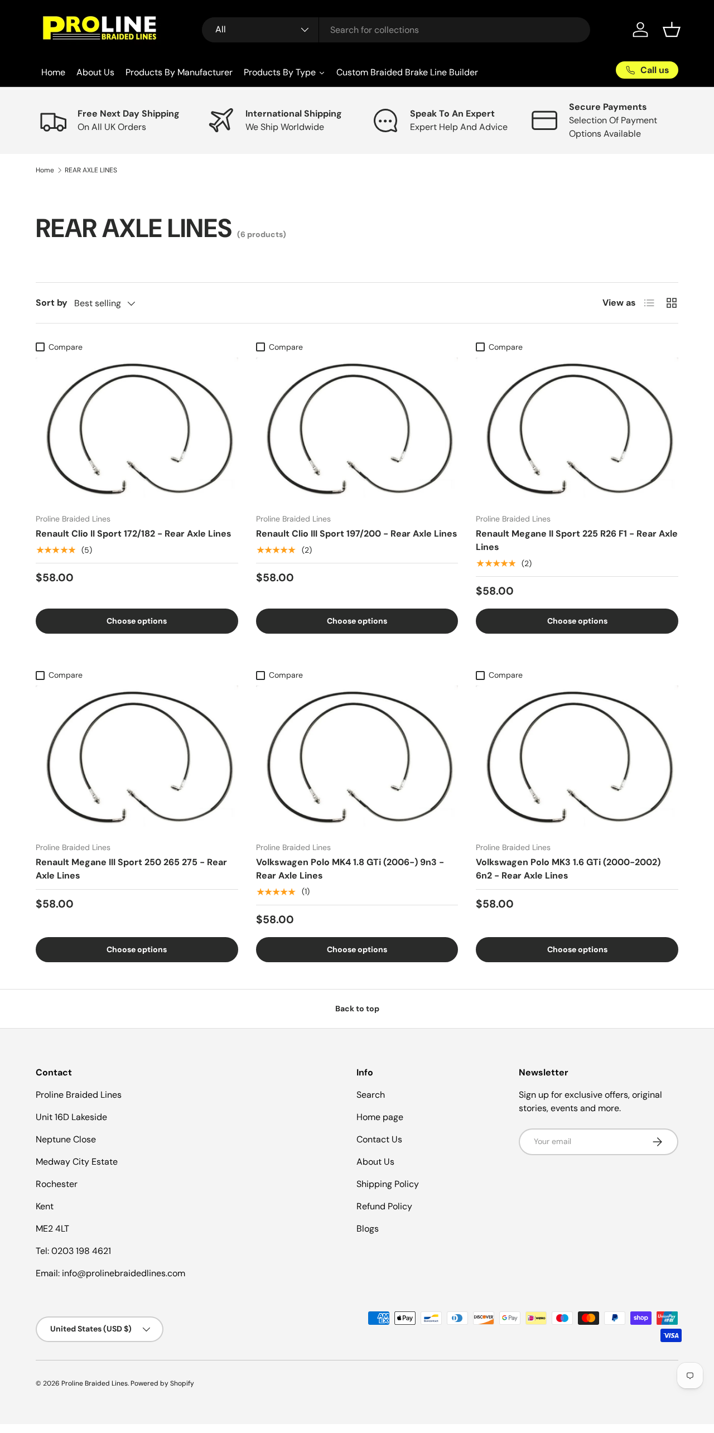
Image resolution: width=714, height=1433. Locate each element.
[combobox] (396, 29)
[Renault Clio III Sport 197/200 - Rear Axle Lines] (357, 431)
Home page (379, 1117)
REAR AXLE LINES (91, 170)
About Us (375, 1161)
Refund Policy (384, 1206)
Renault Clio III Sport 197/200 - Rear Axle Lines (356, 533)
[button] (671, 29)
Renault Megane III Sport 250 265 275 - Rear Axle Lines (131, 868)
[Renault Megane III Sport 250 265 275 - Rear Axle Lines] (137, 759)
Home (45, 170)
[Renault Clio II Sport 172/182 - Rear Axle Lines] (137, 431)
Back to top (357, 1008)
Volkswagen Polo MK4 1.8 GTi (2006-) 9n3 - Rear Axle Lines (350, 868)
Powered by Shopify (162, 1383)
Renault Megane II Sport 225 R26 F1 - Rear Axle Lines (577, 540)
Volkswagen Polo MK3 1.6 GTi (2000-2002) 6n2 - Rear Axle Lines (568, 868)
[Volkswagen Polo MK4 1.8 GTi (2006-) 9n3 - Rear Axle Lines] (357, 759)
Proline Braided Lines (94, 1383)
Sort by (51, 302)
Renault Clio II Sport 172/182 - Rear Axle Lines (133, 533)
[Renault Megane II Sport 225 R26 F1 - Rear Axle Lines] (577, 431)
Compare (66, 347)
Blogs (367, 1228)
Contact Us (379, 1139)
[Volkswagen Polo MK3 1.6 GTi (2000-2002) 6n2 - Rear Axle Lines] (577, 759)
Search (370, 1095)
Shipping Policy (387, 1184)
